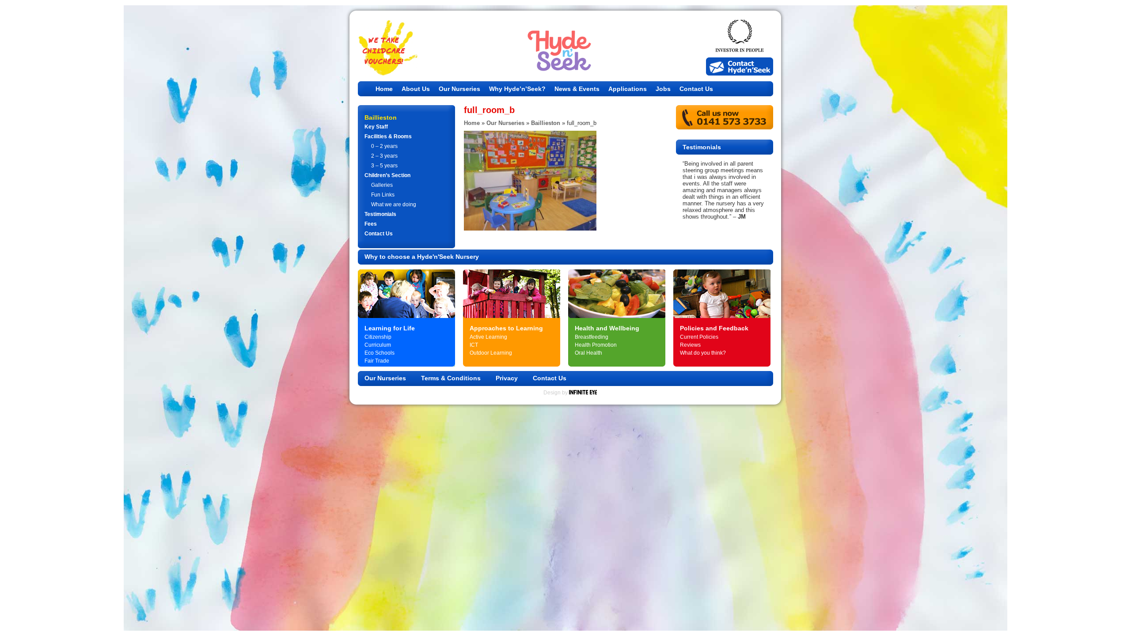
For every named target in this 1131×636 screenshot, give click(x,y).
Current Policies (699, 337)
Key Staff (376, 127)
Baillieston (545, 123)
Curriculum (377, 345)
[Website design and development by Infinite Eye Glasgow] (583, 393)
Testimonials (380, 214)
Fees (370, 224)
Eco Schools (379, 353)
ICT (474, 345)
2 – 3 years (384, 156)
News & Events (577, 88)
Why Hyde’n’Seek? (517, 88)
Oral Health (588, 353)
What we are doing (393, 204)
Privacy (507, 378)
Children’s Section (387, 175)
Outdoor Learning (491, 353)
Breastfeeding (591, 337)
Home (384, 88)
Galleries (382, 185)
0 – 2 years (384, 146)
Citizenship (377, 337)
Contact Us (696, 88)
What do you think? (703, 353)
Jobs (663, 88)
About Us (416, 88)
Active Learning (488, 337)
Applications (627, 88)
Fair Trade (376, 361)
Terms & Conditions (451, 378)
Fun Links (383, 195)
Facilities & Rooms (388, 136)
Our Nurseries (459, 88)
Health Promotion (596, 345)
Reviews (690, 345)
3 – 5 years (384, 166)
